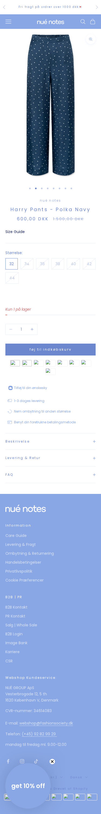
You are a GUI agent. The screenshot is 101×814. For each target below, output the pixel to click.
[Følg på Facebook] (8, 761)
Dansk (76, 777)
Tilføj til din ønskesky (30, 388)
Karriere (12, 651)
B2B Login (14, 634)
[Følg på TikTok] (36, 761)
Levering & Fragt (20, 544)
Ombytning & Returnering (29, 553)
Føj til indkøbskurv (50, 349)
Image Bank (16, 643)
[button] (28, 786)
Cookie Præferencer (24, 580)
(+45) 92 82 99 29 (39, 734)
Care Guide (16, 535)
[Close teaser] (52, 761)
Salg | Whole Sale (21, 625)
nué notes (50, 200)
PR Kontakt (15, 616)
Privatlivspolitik (18, 571)
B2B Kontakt (16, 607)
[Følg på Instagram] (22, 761)
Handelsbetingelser (23, 562)
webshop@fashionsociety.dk (46, 723)
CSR (9, 661)
